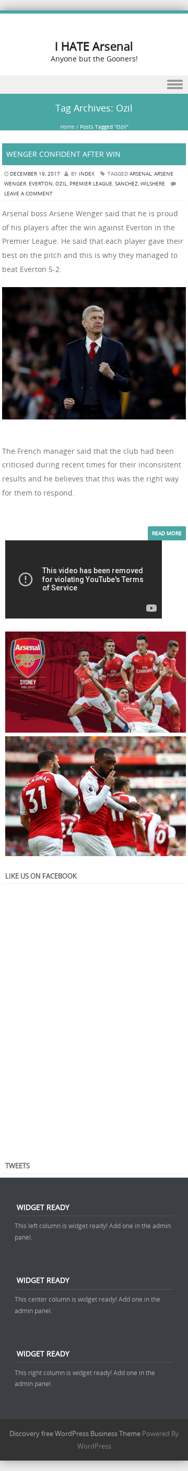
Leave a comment (28, 193)
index (87, 173)
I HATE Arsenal (94, 46)
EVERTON (41, 183)
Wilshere (152, 183)
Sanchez (126, 183)
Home (67, 126)
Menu (94, 85)
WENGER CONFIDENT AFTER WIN (63, 154)
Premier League (90, 183)
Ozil (61, 183)
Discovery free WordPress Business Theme (74, 1433)
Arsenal (140, 173)
